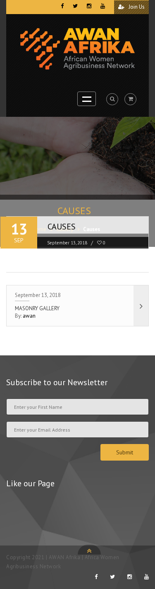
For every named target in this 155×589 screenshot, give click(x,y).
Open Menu (86, 99)
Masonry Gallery (37, 308)
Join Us (136, 6)
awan (29, 315)
